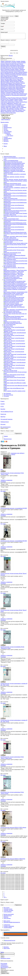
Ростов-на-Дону (5, 99)
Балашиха (3, 64)
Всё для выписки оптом (10, 266)
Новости (9, 134)
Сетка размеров (7, 131)
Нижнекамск (12, 85)
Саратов (20, 100)
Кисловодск (10, 76)
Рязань (20, 99)
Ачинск (19, 62)
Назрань (18, 83)
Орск (15, 93)
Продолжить (4, 971)
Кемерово (24, 74)
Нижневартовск (5, 85)
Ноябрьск (21, 91)
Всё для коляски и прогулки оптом (12, 312)
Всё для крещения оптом (10, 279)
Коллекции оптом (8, 325)
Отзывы (6, 137)
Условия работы (8, 138)
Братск (19, 65)
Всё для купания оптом (9, 324)
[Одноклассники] (5, 441)
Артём (2, 62)
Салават (25, 99)
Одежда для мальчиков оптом (11, 218)
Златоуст (16, 72)
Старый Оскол (10, 104)
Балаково (23, 62)
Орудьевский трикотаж (6, 419)
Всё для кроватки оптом (10, 296)
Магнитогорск (13, 80)
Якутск (8, 112)
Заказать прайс (4, 17)
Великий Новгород (5, 66)
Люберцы (7, 80)
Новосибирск (19, 88)
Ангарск (13, 61)
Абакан (2, 61)
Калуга (25, 73)
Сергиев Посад (23, 101)
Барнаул (8, 64)
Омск (19, 92)
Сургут (23, 104)
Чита (24, 110)
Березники (3, 65)
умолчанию (14, 453)
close (2, 57)
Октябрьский (14, 92)
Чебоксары (3, 110)
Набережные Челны (11, 83)
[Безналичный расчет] (9, 940)
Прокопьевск (4, 97)
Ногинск (11, 91)
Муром (21, 81)
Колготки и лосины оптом (10, 370)
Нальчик (22, 83)
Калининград (19, 73)
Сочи (20, 103)
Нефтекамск (12, 84)
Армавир (23, 61)
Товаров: (3, 451)
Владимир (3, 68)
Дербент (17, 69)
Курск (18, 78)
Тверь (22, 106)
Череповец (15, 110)
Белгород (17, 64)
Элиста (13, 111)
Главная (6, 124)
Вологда (3, 69)
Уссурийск (3, 108)
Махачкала (3, 81)
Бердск (21, 64)
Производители (8, 127)
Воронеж (7, 69)
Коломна (3, 77)
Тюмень (14, 107)
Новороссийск (12, 88)
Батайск (12, 64)
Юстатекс (3, 424)
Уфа (7, 108)
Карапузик (3, 414)
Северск (17, 101)
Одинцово (8, 92)
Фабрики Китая (5, 421)
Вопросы (6, 139)
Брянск (23, 65)
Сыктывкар (8, 106)
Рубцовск (11, 99)
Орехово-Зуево (9, 93)
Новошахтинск (20, 89)
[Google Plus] (6, 441)
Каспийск (19, 74)
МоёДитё (3, 416)
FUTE (2, 406)
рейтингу (22, 453)
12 (10, 454)
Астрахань (13, 62)
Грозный (12, 69)
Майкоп (20, 80)
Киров (5, 76)
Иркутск (3, 73)
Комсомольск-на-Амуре (11, 77)
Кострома (20, 77)
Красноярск (9, 78)
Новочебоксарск (5, 89)
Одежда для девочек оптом (10, 198)
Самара (2, 100)
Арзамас (18, 61)
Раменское (24, 97)
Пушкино (13, 97)
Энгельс (18, 111)
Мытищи (3, 83)
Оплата (5, 128)
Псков (9, 97)
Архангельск (7, 62)
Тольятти (3, 107)
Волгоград (8, 68)
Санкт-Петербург (9, 100)
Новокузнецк (12, 87)
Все (14, 454)
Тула (10, 107)
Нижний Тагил (4, 87)
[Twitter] (3, 441)
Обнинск (3, 92)
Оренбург (3, 93)
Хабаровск (11, 108)
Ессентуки (3, 72)
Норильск (16, 91)
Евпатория (11, 70)
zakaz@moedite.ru (5, 119)
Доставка (6, 130)
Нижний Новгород (21, 85)
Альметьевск (8, 61)
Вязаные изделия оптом (10, 254)
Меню (5, 146)
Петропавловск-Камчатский (18, 95)
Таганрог (13, 106)
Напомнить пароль (5, 958)
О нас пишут (10, 135)
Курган (14, 78)
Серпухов (3, 103)
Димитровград (4, 70)
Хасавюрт (16, 108)
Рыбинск (16, 99)
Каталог (6, 126)
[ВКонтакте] (1, 441)
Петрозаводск (7, 95)
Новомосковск (4, 88)
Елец (23, 70)
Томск (7, 107)
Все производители (6, 427)
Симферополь (9, 103)
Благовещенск (13, 65)
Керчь (2, 76)
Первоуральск (23, 93)
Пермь (2, 95)
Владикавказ (21, 66)
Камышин (13, 74)
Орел (22, 92)
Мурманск (16, 81)
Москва (11, 55)
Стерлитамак (18, 104)
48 (12, 454)
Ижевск (25, 72)
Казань (14, 73)
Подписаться (18, 433)
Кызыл (21, 78)
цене (18, 453)
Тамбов (18, 106)
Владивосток (14, 66)
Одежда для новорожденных (11, 160)
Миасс (8, 81)
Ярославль (13, 112)
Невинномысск (4, 84)
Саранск (16, 100)
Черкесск (20, 110)
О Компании (7, 133)
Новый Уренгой (5, 91)
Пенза (18, 93)
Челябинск (9, 110)
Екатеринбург (17, 70)
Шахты (2, 111)
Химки (21, 108)
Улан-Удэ (18, 107)
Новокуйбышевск (20, 87)
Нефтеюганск (18, 84)
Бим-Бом (3, 409)
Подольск (3, 96)
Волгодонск (15, 68)
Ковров (16, 76)
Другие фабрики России (7, 411)
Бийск (7, 65)
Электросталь (8, 111)
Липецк (3, 80)
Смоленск (15, 103)
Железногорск (9, 72)
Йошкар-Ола (8, 73)
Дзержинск (22, 69)
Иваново (20, 72)
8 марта (2, 401)
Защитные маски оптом (10, 156)
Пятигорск (19, 97)
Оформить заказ (5, 973)
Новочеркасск (12, 89)
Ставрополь (4, 104)
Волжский (21, 68)
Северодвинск (11, 101)
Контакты (6, 141)
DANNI (3, 403)
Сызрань (3, 106)
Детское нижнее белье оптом (11, 239)
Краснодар (3, 78)
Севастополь (4, 101)
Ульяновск (23, 107)
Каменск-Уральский (6, 74)
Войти (2, 956)
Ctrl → (5, 897)
